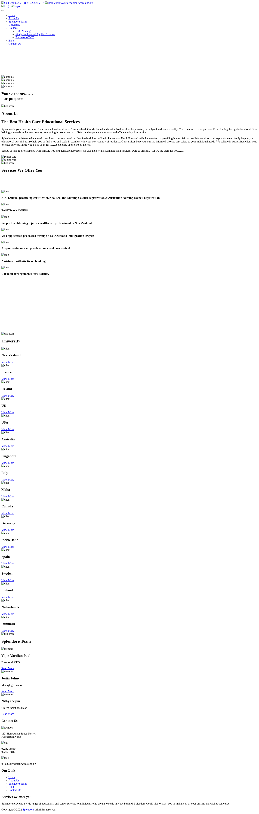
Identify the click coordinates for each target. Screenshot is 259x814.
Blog (11, 40)
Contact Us (14, 43)
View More (7, 362)
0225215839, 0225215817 (29, 2)
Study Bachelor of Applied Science (35, 34)
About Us (13, 18)
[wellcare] (10, 6)
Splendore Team (17, 21)
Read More (7, 668)
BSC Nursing (23, 31)
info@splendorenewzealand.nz (75, 2)
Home (11, 15)
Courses (12, 27)
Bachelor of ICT (25, 37)
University (14, 24)
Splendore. (29, 809)
